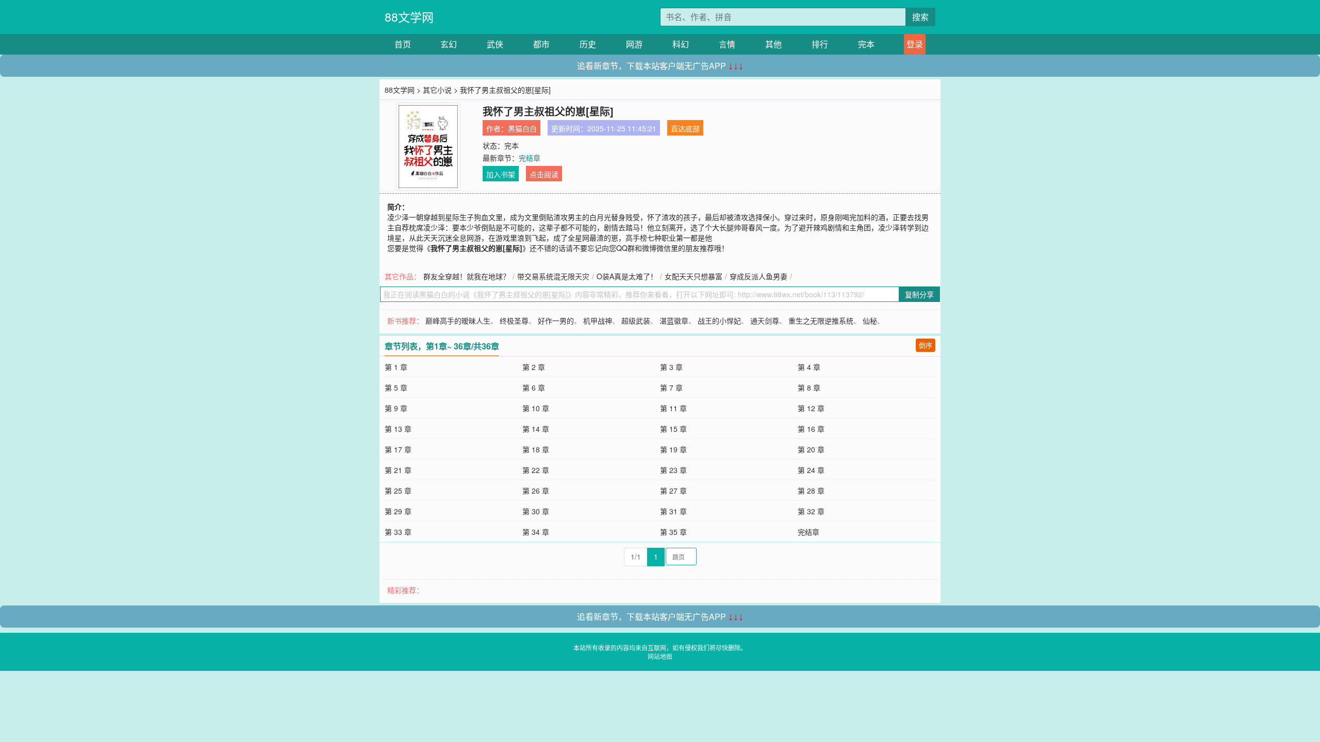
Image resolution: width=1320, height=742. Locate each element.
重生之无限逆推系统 (820, 320)
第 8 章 (809, 387)
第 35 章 (673, 532)
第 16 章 (811, 429)
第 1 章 (396, 367)
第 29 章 (398, 511)
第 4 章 (809, 367)
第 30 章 (535, 511)
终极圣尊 (514, 320)
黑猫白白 (522, 128)
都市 (541, 44)
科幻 (680, 44)
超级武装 (635, 320)
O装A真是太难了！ (627, 276)
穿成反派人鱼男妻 (758, 276)
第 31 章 (673, 511)
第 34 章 (535, 532)
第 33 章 (398, 532)
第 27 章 (673, 490)
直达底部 (685, 128)
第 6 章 (533, 387)
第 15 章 (673, 429)
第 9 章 (396, 408)
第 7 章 (671, 387)
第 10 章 (535, 408)
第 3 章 (671, 367)
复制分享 (919, 294)
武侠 (495, 44)
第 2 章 (533, 367)
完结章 (529, 158)
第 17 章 (398, 449)
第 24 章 (811, 470)
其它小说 (437, 90)
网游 (634, 44)
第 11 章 (673, 408)
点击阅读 (544, 174)
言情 (727, 44)
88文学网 (409, 16)
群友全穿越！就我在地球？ (466, 276)
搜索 (920, 17)
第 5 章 (396, 387)
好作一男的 (556, 320)
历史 (588, 44)
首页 (402, 44)
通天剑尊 (764, 320)
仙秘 (870, 320)
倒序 (925, 345)
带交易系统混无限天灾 (553, 276)
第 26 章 (535, 490)
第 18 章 (535, 449)
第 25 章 (398, 490)
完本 (866, 44)
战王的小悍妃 (719, 320)
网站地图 (660, 656)
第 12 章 (811, 408)
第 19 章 (673, 449)
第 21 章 (398, 470)
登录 (914, 44)
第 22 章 (535, 470)
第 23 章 (673, 470)
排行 (820, 44)
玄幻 (448, 44)
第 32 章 (811, 511)
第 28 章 (811, 490)
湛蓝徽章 (673, 320)
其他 (773, 44)
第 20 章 (811, 449)
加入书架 (500, 174)
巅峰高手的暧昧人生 (457, 320)
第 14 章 (535, 429)
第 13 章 (398, 429)
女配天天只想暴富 (693, 276)
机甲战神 (597, 320)
